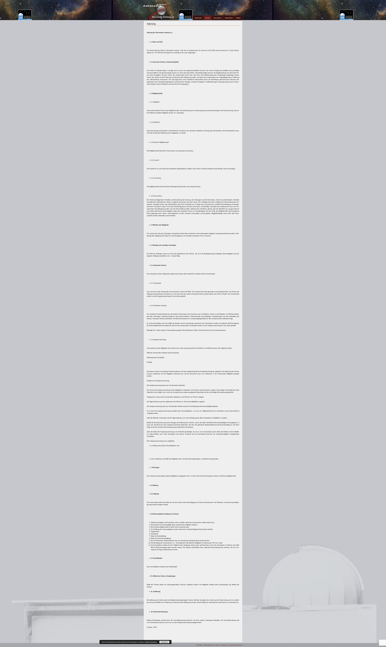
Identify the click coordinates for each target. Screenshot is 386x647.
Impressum (223, 645)
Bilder (238, 18)
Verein (207, 18)
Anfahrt (217, 645)
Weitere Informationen (151, 642)
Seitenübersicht (209, 645)
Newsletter (229, 18)
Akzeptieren (164, 642)
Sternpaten (217, 18)
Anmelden (199, 645)
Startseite (198, 18)
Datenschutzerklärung (235, 645)
